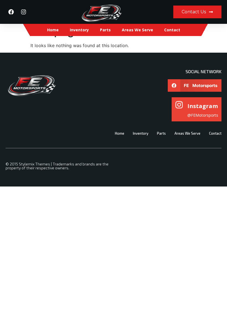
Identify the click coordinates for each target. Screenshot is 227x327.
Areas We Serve (137, 29)
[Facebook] (11, 11)
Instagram (202, 106)
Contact (172, 29)
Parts (105, 29)
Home (53, 29)
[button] (195, 85)
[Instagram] (23, 11)
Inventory (79, 29)
